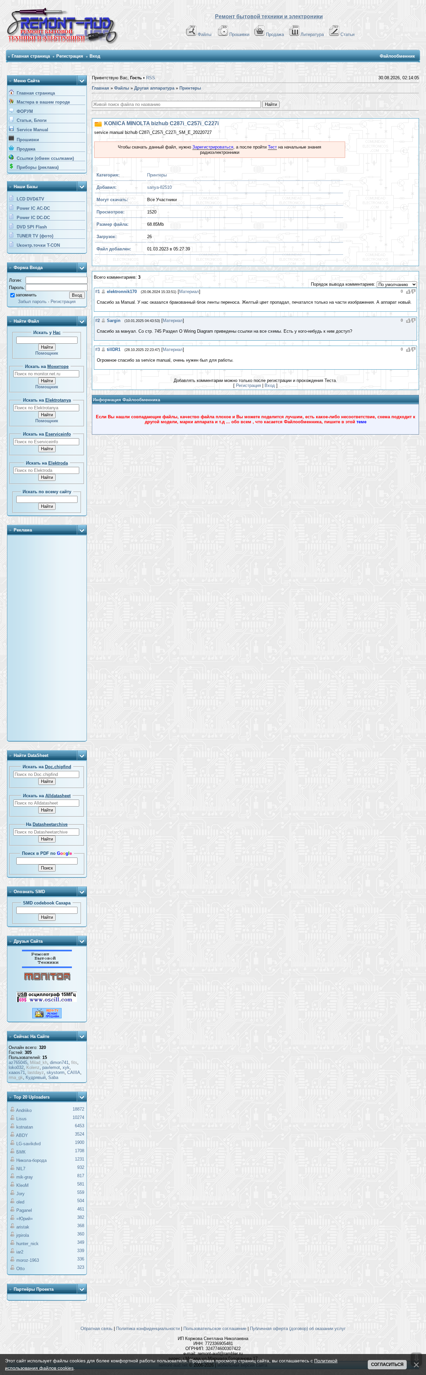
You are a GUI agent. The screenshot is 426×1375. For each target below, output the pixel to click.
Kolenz (33, 1067)
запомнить (26, 294)
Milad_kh (38, 1062)
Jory (20, 1193)
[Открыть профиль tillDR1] (103, 349)
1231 (79, 1159)
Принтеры (157, 174)
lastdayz (36, 1072)
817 (80, 1175)
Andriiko (24, 1110)
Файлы (204, 34)
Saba (53, 1077)
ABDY (22, 1135)
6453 (79, 1125)
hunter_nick (27, 1243)
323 (80, 1267)
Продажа (275, 34)
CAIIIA (73, 1072)
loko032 (16, 1067)
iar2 (19, 1251)
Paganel (24, 1210)
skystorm (56, 1072)
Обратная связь (96, 1328)
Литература (312, 34)
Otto (20, 1268)
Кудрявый (36, 1077)
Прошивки (239, 34)
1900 (79, 1142)
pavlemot (51, 1067)
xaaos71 (17, 1072)
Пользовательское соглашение (214, 1328)
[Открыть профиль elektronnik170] (103, 291)
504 (80, 1200)
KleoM (22, 1185)
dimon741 (59, 1062)
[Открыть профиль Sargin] (103, 320)
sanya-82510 (159, 187)
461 (80, 1208)
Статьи (347, 34)
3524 (79, 1134)
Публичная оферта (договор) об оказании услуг (298, 1328)
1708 (79, 1150)
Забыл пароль (32, 301)
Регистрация (69, 56)
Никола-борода (31, 1160)
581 (80, 1184)
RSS (150, 77)
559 (80, 1192)
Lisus (21, 1118)
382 (80, 1217)
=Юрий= (24, 1218)
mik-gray (24, 1177)
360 (80, 1233)
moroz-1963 (27, 1260)
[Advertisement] (47, 639)
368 (80, 1225)
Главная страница (31, 56)
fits (74, 1062)
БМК (21, 1152)
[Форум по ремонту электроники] (47, 966)
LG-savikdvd (28, 1143)
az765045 (18, 1062)
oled (20, 1202)
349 (80, 1242)
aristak (22, 1226)
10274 (78, 1117)
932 (80, 1167)
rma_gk (16, 1077)
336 (80, 1258)
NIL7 (20, 1168)
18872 (78, 1109)
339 (80, 1250)
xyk (66, 1067)
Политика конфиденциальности (148, 1328)
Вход (95, 56)
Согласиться (387, 1364)
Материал (189, 291)
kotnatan (24, 1127)
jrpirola (22, 1235)
